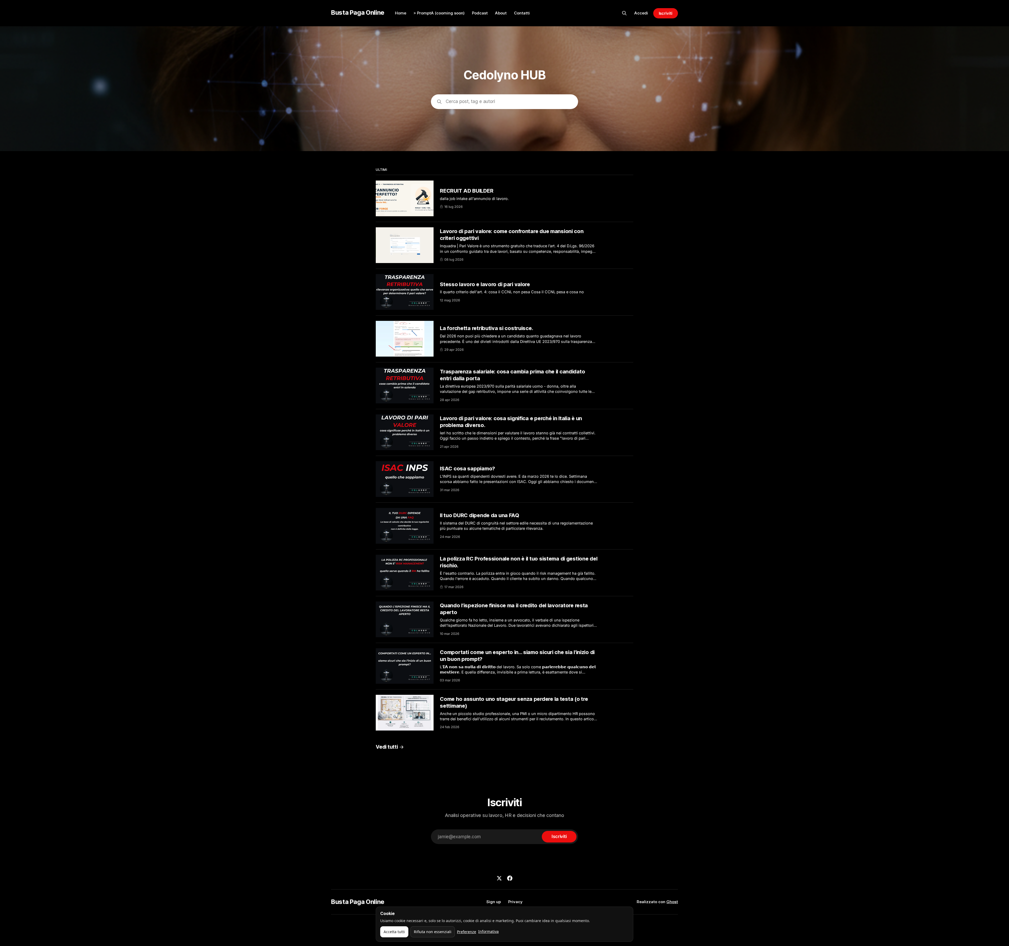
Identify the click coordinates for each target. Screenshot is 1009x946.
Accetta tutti (394, 931)
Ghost (672, 901)
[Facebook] (509, 878)
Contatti (522, 13)
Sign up (493, 901)
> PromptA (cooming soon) (439, 13)
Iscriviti (665, 13)
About (501, 13)
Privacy (515, 901)
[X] (499, 878)
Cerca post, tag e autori (470, 101)
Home (400, 13)
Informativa (488, 931)
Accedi (641, 13)
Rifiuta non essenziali (432, 931)
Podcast (480, 13)
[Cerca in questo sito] (624, 13)
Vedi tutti (387, 747)
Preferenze (466, 931)
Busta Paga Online (357, 12)
